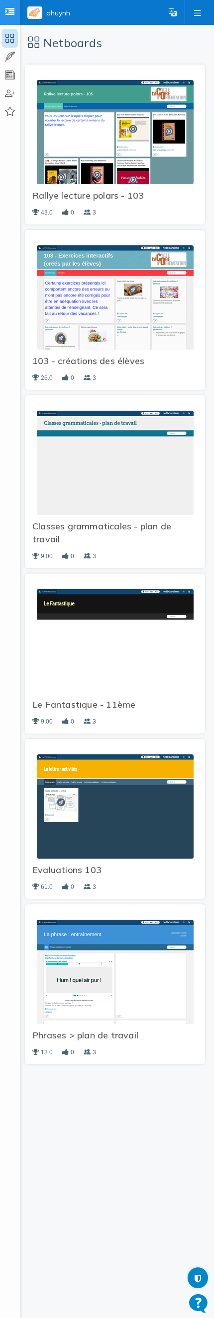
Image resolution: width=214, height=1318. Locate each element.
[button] (172, 12)
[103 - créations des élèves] (115, 297)
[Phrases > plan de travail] (115, 971)
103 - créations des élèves (88, 360)
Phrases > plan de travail (85, 1035)
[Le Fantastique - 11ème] (115, 640)
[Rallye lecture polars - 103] (115, 131)
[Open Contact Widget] (198, 1303)
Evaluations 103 (67, 870)
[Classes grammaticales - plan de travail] (115, 462)
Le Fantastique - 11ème (83, 704)
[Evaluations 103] (115, 806)
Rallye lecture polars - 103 (88, 195)
